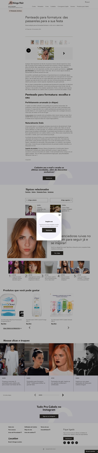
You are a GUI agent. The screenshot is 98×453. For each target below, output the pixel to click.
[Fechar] (59, 215)
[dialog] (49, 226)
